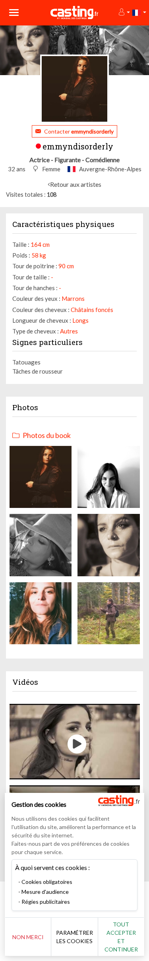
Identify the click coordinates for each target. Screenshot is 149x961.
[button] (124, 12)
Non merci (28, 937)
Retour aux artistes (75, 184)
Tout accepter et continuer (121, 937)
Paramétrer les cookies (74, 936)
